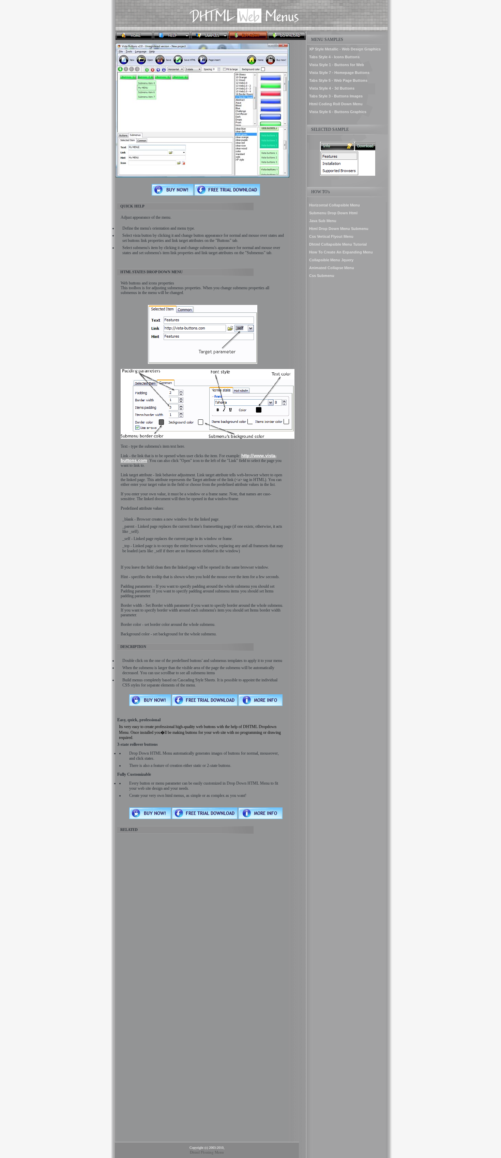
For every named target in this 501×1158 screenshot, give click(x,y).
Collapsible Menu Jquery (331, 260)
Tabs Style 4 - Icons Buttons (334, 57)
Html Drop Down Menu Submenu (338, 229)
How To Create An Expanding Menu (341, 252)
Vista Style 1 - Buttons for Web (336, 65)
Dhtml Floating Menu (207, 1152)
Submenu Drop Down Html (333, 213)
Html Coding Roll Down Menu (336, 104)
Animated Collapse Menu (331, 268)
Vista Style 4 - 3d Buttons (331, 88)
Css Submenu (321, 276)
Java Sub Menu (322, 221)
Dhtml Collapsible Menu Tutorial (338, 244)
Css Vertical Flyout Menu (331, 236)
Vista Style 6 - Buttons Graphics (337, 112)
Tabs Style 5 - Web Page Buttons (338, 80)
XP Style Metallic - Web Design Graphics (345, 49)
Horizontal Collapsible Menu (334, 205)
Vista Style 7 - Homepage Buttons (339, 73)
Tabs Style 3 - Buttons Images (336, 96)
